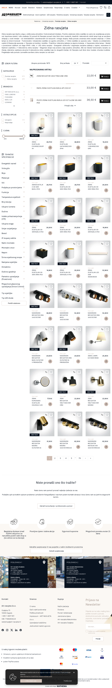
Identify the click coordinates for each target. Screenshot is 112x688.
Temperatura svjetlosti (11, 197)
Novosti (17, 8)
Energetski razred (9, 163)
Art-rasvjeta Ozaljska (65, 623)
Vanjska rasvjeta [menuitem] (89, 15)
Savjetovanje (48, 8)
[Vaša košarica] (109, 8)
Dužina (5, 211)
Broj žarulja (6, 202)
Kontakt (83, 2)
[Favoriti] (101, 8)
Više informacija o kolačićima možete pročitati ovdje (36, 676)
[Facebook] (3, 630)
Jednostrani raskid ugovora (40, 626)
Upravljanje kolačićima (38, 623)
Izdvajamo (15, 120)
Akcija (4, 8)
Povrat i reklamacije (65, 613)
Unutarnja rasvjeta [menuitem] (76, 15)
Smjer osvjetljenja (9, 228)
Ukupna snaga (7, 224)
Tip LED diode (7, 298)
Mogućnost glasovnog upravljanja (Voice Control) (13, 285)
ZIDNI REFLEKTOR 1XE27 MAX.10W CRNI (52, 76)
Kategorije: (8, 71)
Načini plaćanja (63, 606)
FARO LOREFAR (15, 94)
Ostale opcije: (10, 115)
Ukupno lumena (8, 207)
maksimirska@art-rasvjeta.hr (77, 574)
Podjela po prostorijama (12, 187)
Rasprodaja (58, 8)
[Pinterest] (20, 630)
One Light (35, 140)
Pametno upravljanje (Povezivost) (10, 278)
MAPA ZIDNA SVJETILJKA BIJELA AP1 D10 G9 (54, 88)
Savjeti (24, 8)
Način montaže (8, 243)
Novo (11, 8)
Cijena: (6, 130)
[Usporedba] (105, 8)
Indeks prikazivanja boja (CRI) (12, 217)
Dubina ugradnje (9, 272)
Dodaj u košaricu (105, 77)
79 (80, 458)
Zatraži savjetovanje (56, 551)
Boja (3, 173)
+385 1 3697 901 (72, 2)
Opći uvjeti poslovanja (38, 610)
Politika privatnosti (36, 613)
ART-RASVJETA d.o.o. (15, 92)
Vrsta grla (6, 168)
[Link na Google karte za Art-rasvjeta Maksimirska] (100, 562)
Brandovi (31, 8)
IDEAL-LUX (15, 100)
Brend (4, 233)
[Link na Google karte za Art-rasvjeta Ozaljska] (44, 562)
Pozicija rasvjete (15, 76)
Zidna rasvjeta (12, 79)
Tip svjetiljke (7, 293)
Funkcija (5, 192)
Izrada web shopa (50, 686)
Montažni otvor (8, 248)
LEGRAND (15, 102)
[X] (11, 630)
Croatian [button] (74, 8)
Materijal (5, 178)
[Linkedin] (16, 630)
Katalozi (39, 8)
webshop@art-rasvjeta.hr (52, 2)
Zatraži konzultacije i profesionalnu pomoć (56, 506)
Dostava (61, 610)
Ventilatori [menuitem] (100, 15)
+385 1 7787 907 (73, 572)
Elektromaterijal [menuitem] (28, 15)
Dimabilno (6, 267)
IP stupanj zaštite (9, 238)
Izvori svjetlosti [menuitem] (40, 15)
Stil (3, 183)
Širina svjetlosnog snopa (12, 257)
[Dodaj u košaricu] (50, 148)
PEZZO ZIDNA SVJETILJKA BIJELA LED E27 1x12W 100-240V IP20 (59, 102)
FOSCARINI (15, 97)
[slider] (3, 136)
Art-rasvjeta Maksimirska (67, 619)
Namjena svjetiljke (9, 262)
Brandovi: (8, 86)
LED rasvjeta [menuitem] (51, 15)
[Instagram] (7, 630)
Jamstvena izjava (64, 616)
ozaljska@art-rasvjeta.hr (19, 574)
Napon (4, 252)
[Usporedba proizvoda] (46, 115)
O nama (67, 8)
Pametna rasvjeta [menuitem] (63, 15)
